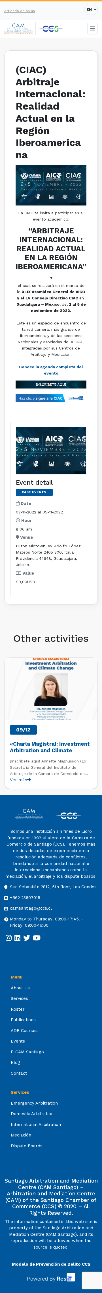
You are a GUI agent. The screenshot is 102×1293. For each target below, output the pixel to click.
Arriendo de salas (19, 11)
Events (18, 1041)
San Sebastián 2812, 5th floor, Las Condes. (54, 886)
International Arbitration (36, 1124)
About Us (20, 987)
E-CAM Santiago (27, 1051)
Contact (19, 1073)
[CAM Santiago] (32, 816)
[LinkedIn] (17, 938)
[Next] (93, 723)
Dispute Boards (26, 1145)
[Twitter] (26, 938)
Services (19, 998)
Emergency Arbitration (34, 1103)
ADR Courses (24, 1030)
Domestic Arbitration (32, 1113)
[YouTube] (36, 938)
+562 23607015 (25, 897)
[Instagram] (8, 938)
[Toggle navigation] (92, 28)
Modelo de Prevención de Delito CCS (51, 1264)
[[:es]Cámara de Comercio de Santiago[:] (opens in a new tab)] (51, 28)
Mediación (21, 1135)
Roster (18, 1009)
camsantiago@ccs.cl (31, 908)
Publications (23, 1019)
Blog (15, 1062)
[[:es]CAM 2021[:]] (20, 29)
